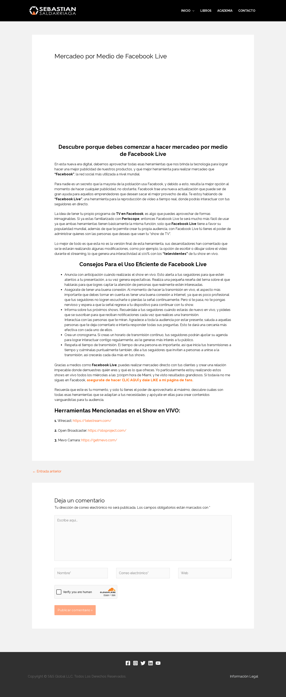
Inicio (185, 10)
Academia (224, 10)
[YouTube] (158, 663)
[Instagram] (135, 663)
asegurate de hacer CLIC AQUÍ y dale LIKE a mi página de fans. (140, 380)
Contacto (246, 10)
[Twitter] (143, 663)
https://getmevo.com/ (99, 440)
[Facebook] (127, 663)
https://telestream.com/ (92, 421)
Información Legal (244, 676)
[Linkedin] (150, 663)
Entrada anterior (46, 471)
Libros (205, 10)
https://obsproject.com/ (107, 431)
